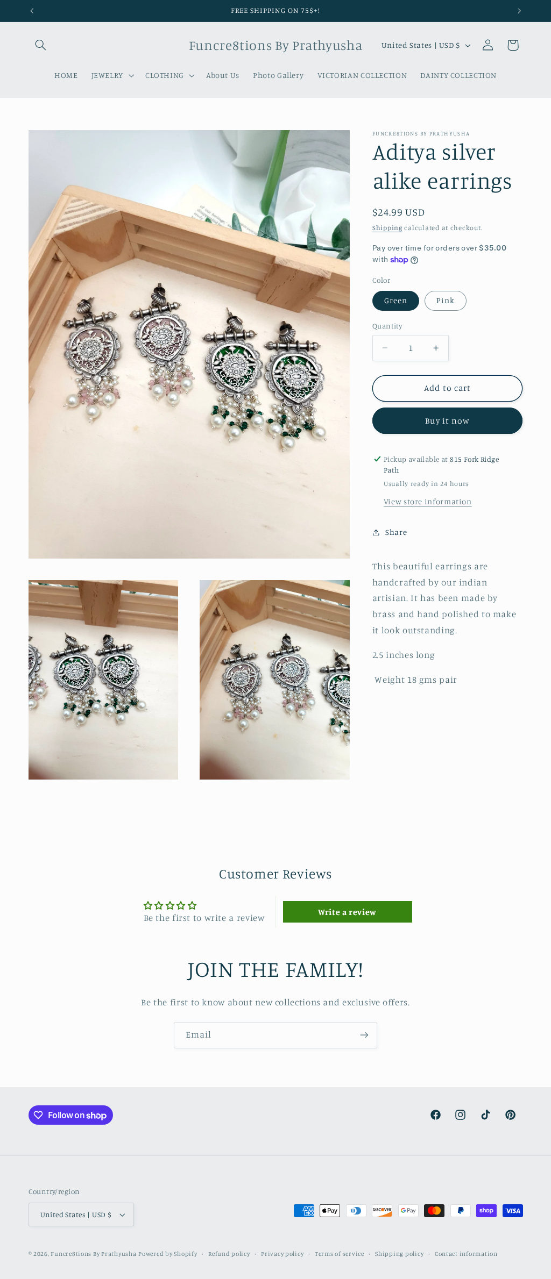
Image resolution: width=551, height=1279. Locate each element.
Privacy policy (282, 1253)
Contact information (466, 1253)
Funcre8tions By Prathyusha (93, 1253)
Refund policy (229, 1253)
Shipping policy (399, 1253)
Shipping (387, 228)
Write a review (347, 911)
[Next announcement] (519, 11)
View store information (428, 501)
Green (395, 300)
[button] (41, 45)
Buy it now (447, 421)
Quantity (387, 325)
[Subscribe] (364, 1035)
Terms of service (339, 1253)
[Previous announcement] (32, 11)
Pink (445, 300)
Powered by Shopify (167, 1253)
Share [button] (396, 532)
